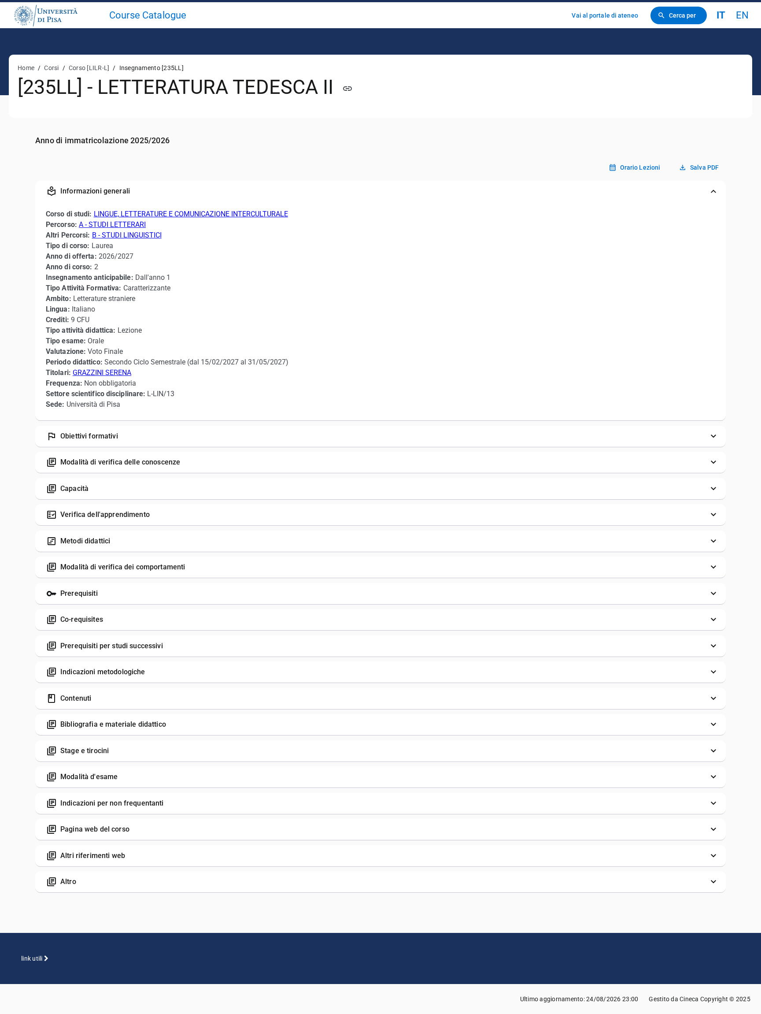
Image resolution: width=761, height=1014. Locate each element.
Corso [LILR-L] (89, 67)
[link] (58, 15)
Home (26, 67)
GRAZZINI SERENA (102, 372)
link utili (32, 958)
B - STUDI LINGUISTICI (127, 235)
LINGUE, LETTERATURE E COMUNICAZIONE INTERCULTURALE (191, 214)
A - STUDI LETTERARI (112, 224)
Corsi (51, 67)
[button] (380, 191)
